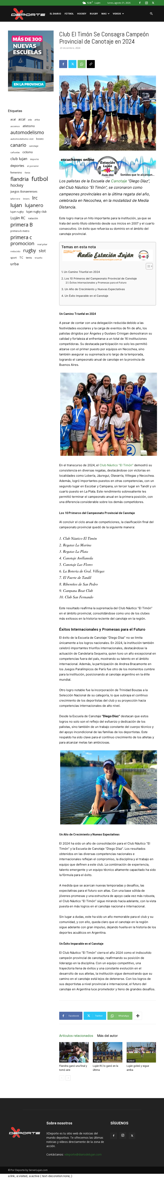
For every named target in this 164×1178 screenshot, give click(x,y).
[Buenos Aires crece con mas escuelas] (31, 90)
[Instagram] (146, 3)
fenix (27, 172)
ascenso (15, 126)
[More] (138, 1016)
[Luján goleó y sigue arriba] (141, 1052)
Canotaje (119, 181)
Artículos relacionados (76, 1036)
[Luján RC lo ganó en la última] (107, 1052)
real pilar (42, 244)
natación (33, 218)
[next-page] (68, 1077)
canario (18, 145)
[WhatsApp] (82, 64)
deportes (17, 165)
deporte (34, 159)
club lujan (18, 159)
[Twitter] (153, 3)
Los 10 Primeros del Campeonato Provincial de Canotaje (100, 278)
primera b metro (19, 231)
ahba (37, 119)
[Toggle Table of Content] (147, 266)
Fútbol (69, 13)
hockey (16, 185)
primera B (21, 224)
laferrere (15, 198)
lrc (35, 198)
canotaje (33, 145)
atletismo (29, 126)
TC (21, 257)
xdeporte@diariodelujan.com (83, 1154)
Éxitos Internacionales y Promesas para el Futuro (98, 282)
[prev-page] (61, 1077)
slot (42, 251)
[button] (151, 14)
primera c (21, 237)
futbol (39, 179)
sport (13, 257)
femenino (16, 172)
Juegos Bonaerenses (23, 191)
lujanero (34, 205)
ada (30, 119)
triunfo (38, 257)
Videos (117, 13)
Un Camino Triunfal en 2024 (82, 271)
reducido (15, 251)
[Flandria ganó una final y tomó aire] (74, 1052)
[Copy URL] (91, 64)
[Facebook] (140, 3)
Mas (104, 13)
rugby (29, 250)
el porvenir (33, 166)
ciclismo (27, 152)
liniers (26, 198)
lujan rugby (17, 211)
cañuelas (15, 152)
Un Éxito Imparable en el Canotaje (86, 295)
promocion (22, 243)
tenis (29, 257)
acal (13, 119)
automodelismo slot (21, 138)
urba (14, 264)
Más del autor (107, 1036)
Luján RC (17, 218)
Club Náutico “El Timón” (116, 465)
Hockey (81, 13)
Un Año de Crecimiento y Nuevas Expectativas (95, 289)
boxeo (40, 139)
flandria (19, 179)
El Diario (55, 13)
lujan (16, 205)
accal (21, 119)
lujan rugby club (36, 211)
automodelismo (27, 132)
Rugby (94, 13)
